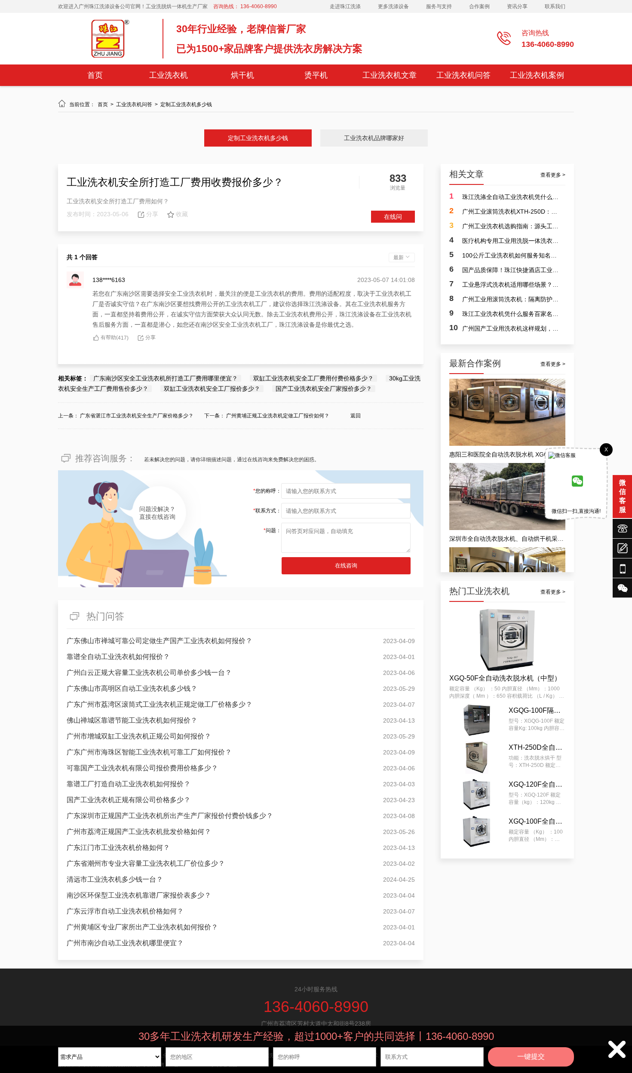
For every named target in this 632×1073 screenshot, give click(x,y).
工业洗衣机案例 (537, 75)
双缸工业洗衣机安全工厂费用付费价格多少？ (313, 378)
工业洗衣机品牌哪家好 (374, 138)
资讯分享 (517, 6)
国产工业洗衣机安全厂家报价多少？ (324, 388)
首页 (95, 75)
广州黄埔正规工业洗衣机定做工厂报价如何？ (277, 416)
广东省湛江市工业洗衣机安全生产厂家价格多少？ (136, 416)
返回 (355, 416)
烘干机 (242, 75)
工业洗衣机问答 (463, 75)
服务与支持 (439, 6)
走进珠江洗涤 (345, 6)
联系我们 (555, 6)
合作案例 (479, 6)
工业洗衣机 (168, 75)
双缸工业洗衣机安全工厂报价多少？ (212, 388)
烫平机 (316, 75)
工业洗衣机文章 (389, 75)
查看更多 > (552, 175)
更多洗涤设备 (393, 6)
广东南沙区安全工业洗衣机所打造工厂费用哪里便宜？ (165, 378)
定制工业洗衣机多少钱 (186, 104)
